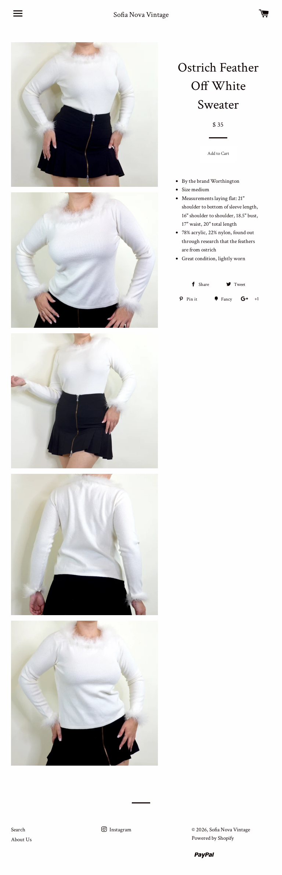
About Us (21, 839)
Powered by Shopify (213, 838)
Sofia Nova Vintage (141, 14)
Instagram (119, 829)
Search (18, 829)
